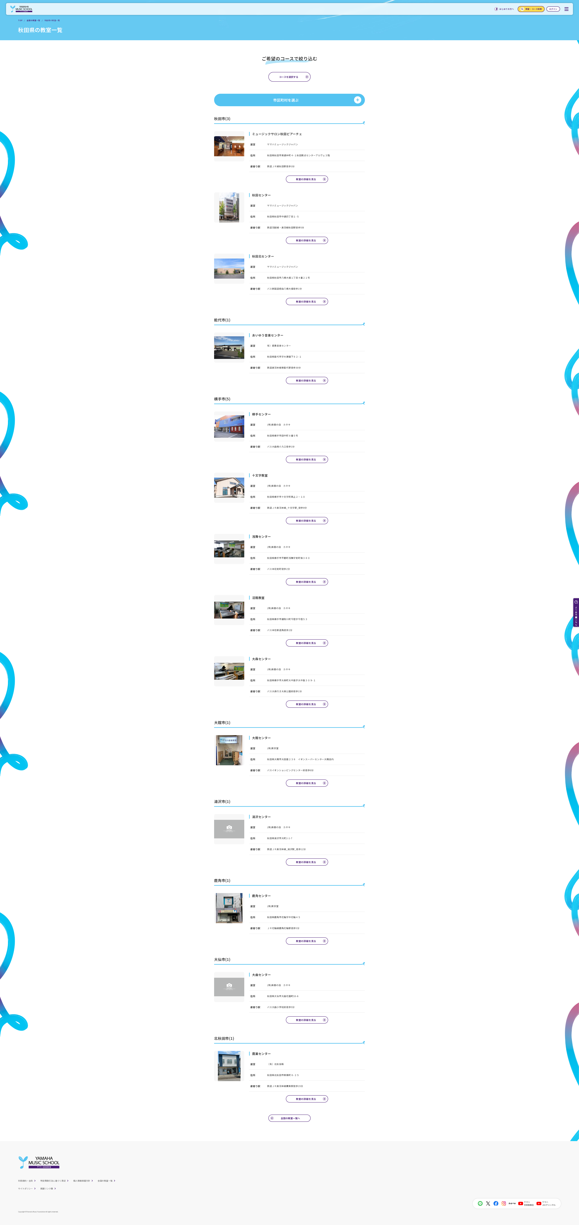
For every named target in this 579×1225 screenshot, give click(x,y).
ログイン (553, 9)
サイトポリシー (25, 1188)
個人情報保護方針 (81, 1180)
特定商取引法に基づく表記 (53, 1180)
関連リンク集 (46, 1188)
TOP (20, 20)
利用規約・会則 (25, 1180)
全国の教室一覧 (33, 20)
